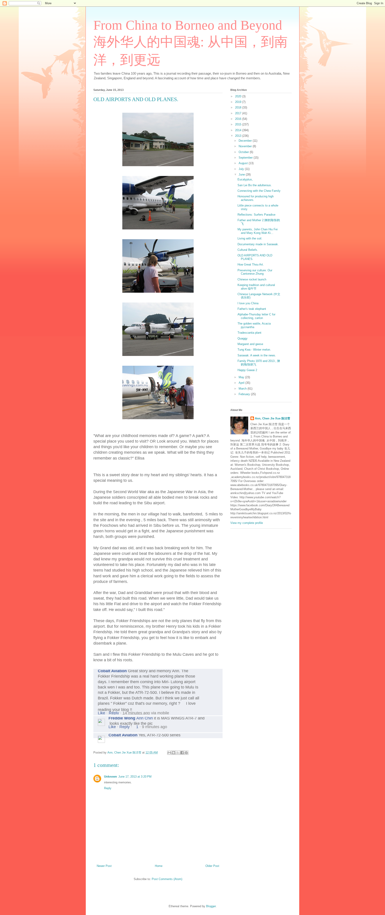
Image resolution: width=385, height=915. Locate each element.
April (242, 382)
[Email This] (169, 752)
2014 (238, 130)
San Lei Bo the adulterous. (255, 185)
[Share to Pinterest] (186, 752)
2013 (238, 135)
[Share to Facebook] (182, 752)
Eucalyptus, (245, 179)
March (243, 388)
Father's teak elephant (252, 308)
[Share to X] (178, 752)
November (246, 146)
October (244, 152)
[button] (218, 718)
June (242, 174)
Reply (114, 713)
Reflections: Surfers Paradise (256, 214)
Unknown (110, 776)
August (244, 163)
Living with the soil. (250, 238)
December (246, 140)
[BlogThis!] (173, 752)
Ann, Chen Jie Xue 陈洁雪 (272, 418)
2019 (238, 102)
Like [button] (101, 713)
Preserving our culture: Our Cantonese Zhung (255, 272)
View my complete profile (246, 523)
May (242, 377)
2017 (238, 113)
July (242, 169)
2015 (238, 124)
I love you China (248, 303)
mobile (163, 713)
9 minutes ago (154, 727)
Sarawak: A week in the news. (257, 355)
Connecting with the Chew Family (259, 190)
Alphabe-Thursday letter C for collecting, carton (256, 316)
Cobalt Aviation (112, 671)
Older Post (212, 866)
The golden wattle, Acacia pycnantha (254, 325)
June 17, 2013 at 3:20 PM (135, 776)
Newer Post (104, 866)
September (246, 157)
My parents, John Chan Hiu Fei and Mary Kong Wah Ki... (258, 231)
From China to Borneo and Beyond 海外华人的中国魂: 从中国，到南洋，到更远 (190, 42)
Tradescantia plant (249, 332)
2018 (238, 107)
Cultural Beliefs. (248, 249)
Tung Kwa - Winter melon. (254, 349)
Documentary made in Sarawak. (258, 244)
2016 (238, 119)
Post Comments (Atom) (167, 879)
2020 (238, 96)
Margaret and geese (250, 344)
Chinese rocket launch (252, 279)
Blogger (211, 906)
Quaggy (243, 338)
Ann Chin (144, 718)
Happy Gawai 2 (247, 370)
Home (158, 866)
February (245, 394)
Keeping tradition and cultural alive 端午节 (256, 286)
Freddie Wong (122, 718)
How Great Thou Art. (251, 264)
